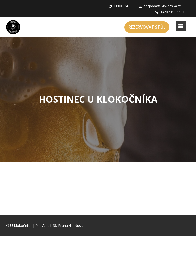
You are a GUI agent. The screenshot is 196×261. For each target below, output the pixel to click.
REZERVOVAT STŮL (146, 27)
